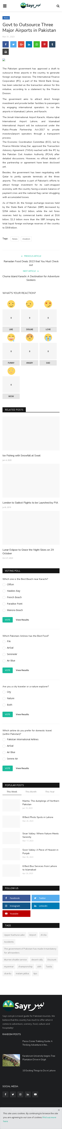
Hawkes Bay (13, 590)
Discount (51, 959)
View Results (22, 619)
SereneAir (12, 654)
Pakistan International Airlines (23, 739)
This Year (50, 791)
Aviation (26, 239)
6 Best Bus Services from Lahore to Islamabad (39, 868)
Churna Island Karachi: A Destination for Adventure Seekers (31, 278)
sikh (39, 966)
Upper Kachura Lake (14, 934)
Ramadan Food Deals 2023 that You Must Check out (31, 263)
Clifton (10, 584)
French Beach (14, 597)
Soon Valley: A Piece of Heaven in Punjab (40, 851)
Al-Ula (43, 934)
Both (9, 704)
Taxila (49, 966)
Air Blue (11, 660)
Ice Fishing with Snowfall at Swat (21, 455)
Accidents (9, 941)
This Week (12, 791)
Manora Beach (15, 610)
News (6, 17)
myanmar (9, 966)
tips (35, 973)
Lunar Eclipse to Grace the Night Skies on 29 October (28, 551)
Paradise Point (14, 603)
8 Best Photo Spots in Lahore (37, 817)
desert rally (37, 959)
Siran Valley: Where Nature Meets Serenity (40, 835)
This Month (31, 791)
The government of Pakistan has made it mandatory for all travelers (30, 950)
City (9, 691)
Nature (10, 698)
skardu (7, 973)
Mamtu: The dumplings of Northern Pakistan (40, 802)
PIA (9, 641)
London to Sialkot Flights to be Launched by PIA (30, 503)
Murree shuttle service (15, 959)
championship (25, 966)
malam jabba (22, 973)
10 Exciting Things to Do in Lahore (38, 1070)
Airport (32, 934)
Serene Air (12, 758)
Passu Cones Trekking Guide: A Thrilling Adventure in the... (37, 1043)
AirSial (10, 647)
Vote (7, 619)
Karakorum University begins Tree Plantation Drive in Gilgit (38, 1058)
